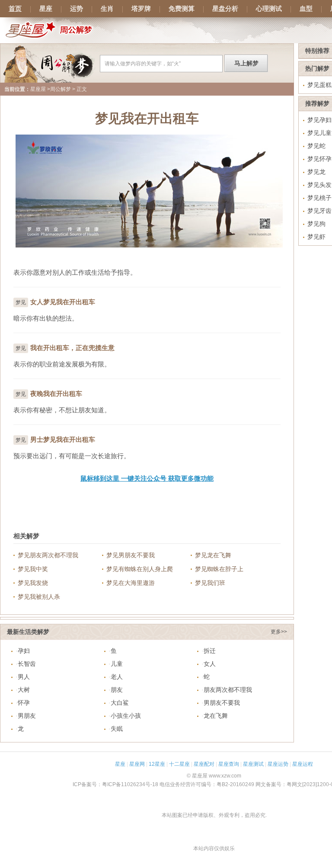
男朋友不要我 (222, 702)
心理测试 (269, 8)
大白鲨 (120, 702)
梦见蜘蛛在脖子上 (219, 568)
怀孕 (24, 702)
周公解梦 (60, 89)
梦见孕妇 (319, 119)
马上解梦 (246, 63)
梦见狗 (316, 223)
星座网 (137, 764)
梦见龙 (316, 171)
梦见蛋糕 (319, 84)
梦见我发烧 (33, 582)
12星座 (157, 764)
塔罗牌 (141, 8)
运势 (76, 8)
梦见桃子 (319, 197)
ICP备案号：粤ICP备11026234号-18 (115, 784)
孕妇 (24, 650)
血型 (306, 8)
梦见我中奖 (33, 568)
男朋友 (27, 715)
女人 (210, 663)
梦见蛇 (316, 145)
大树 (24, 689)
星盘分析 (225, 8)
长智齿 (27, 663)
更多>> (279, 632)
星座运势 (278, 764)
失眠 (117, 728)
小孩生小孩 (126, 715)
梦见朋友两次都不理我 (48, 555)
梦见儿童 (319, 132)
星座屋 (38, 89)
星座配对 (204, 764)
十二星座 (179, 764)
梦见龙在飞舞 (213, 555)
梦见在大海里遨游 (130, 582)
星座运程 (302, 764)
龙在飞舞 (216, 715)
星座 (45, 8)
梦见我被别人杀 (39, 596)
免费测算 (182, 8)
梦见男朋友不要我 (130, 555)
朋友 (117, 689)
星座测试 (253, 764)
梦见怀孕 (319, 158)
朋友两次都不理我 (228, 689)
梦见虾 (316, 236)
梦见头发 (319, 184)
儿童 (117, 663)
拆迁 (210, 650)
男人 (24, 676)
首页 (15, 8)
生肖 (107, 8)
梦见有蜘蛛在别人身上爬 (139, 568)
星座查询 (228, 764)
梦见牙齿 (319, 210)
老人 (117, 676)
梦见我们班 (210, 582)
